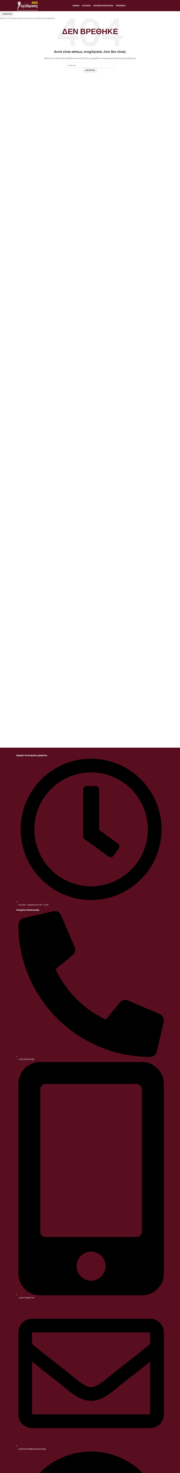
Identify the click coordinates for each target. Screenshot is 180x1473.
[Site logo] (27, 5)
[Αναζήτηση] (159, 5)
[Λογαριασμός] (163, 5)
